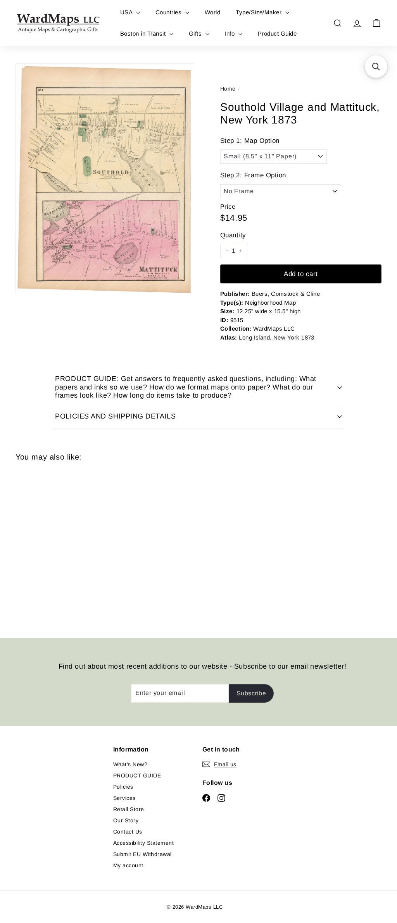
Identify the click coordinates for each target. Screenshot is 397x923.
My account (128, 865)
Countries (169, 12)
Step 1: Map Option (250, 140)
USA (127, 12)
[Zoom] (105, 179)
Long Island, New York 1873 (276, 337)
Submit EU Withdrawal (142, 854)
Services (124, 798)
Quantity (233, 235)
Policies (123, 787)
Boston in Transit (143, 33)
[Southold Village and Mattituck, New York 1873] (43, 544)
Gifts (196, 33)
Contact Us (127, 832)
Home (228, 89)
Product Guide (277, 33)
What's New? (130, 764)
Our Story (125, 820)
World (212, 12)
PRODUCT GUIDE (137, 775)
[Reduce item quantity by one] (227, 251)
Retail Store (128, 809)
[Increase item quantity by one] (240, 251)
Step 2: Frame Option (253, 175)
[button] (376, 66)
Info (230, 33)
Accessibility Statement (143, 843)
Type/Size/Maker (259, 12)
